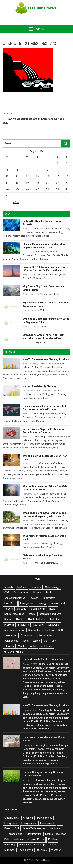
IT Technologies (13, 833)
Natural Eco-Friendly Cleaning (40, 386)
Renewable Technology (34, 547)
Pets (7, 839)
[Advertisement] (36, 20)
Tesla (26, 640)
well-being (21, 378)
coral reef (54, 251)
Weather (46, 501)
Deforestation (21, 592)
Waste (6, 378)
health (44, 232)
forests (8, 608)
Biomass (36, 587)
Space (39, 278)
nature (66, 371)
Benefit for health (31, 467)
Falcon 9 (27, 278)
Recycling (62, 374)
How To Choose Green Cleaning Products (46, 359)
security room (17, 478)
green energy (38, 608)
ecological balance (32, 394)
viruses (45, 236)
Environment (45, 671)
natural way (39, 527)
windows (21, 504)
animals (8, 587)
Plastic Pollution (36, 619)
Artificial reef (42, 251)
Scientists (36, 236)
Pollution (14, 374)
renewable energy (14, 630)
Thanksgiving (25, 849)
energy (43, 603)
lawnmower (8, 527)
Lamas (60, 524)
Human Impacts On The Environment (43, 659)
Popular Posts (28, 421)
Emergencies (27, 603)
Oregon (49, 527)
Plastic (6, 374)
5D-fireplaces (56, 463)
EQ (41, 310)
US (45, 640)
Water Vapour (34, 501)
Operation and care (44, 474)
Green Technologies (45, 371)
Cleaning (43, 363)
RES (60, 630)
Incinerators (15, 444)
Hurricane (55, 828)
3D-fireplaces (42, 463)
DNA (67, 228)
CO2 (14, 470)
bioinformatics (42, 228)
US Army (42, 849)
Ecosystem (28, 232)
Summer (9, 849)
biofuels (21, 587)
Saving (6, 478)
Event (37, 232)
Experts (56, 255)
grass (53, 524)
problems (25, 236)
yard (65, 527)
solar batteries (44, 635)
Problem (7, 236)
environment (29, 371)
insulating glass (43, 497)
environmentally (42, 524)
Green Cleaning (58, 394)
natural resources (49, 444)
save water (10, 635)
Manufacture (34, 833)
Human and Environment (36, 678)
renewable (53, 624)
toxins (36, 640)
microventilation (59, 497)
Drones (37, 592)
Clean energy (46, 467)
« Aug (16, 202)
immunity (7, 421)
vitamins (9, 646)
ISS (33, 278)
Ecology (35, 367)
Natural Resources (21, 259)
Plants (7, 619)
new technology (55, 232)
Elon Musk (54, 274)
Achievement (41, 274)
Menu (40, 29)
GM (17, 828)
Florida (64, 255)
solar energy (11, 640)
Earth (50, 363)
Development (57, 228)
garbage (21, 608)
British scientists (50, 520)
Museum (7, 259)
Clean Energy (60, 467)
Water (12, 378)
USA (54, 640)
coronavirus (50, 413)
